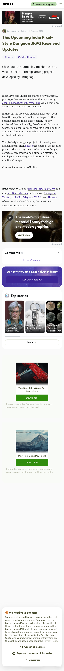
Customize (33, 659)
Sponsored (56, 244)
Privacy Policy (51, 640)
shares (29, 145)
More (30, 342)
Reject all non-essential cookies (34, 653)
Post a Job (32, 462)
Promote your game (44, 4)
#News (9, 57)
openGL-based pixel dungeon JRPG (21, 103)
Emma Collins (13, 31)
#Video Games (26, 57)
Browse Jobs (32, 397)
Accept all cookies (34, 646)
